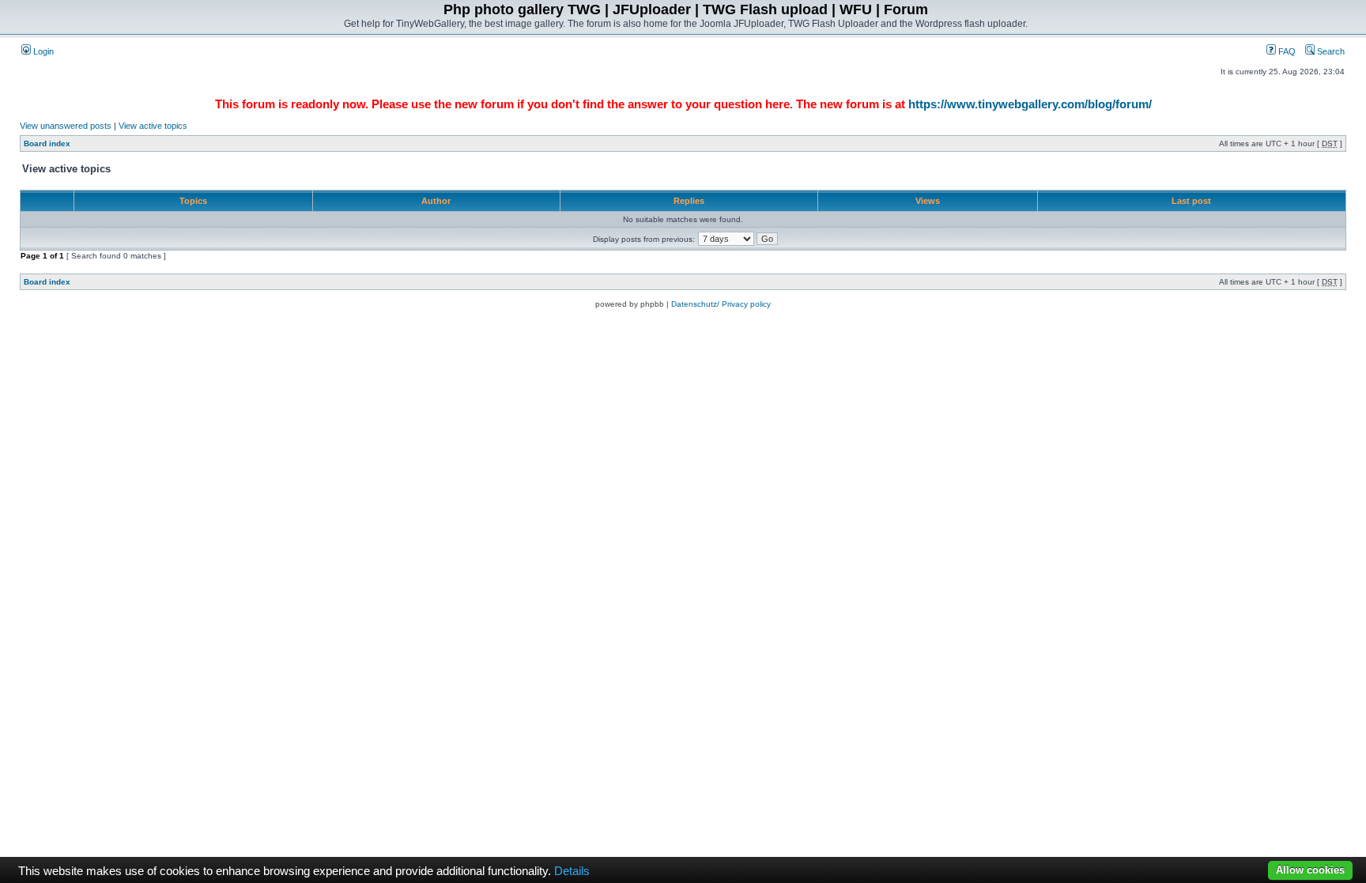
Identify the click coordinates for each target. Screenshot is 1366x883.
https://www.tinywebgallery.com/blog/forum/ (1030, 104)
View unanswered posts (65, 125)
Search (1330, 51)
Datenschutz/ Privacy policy (721, 304)
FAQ (1286, 51)
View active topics (153, 125)
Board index (47, 143)
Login (42, 51)
